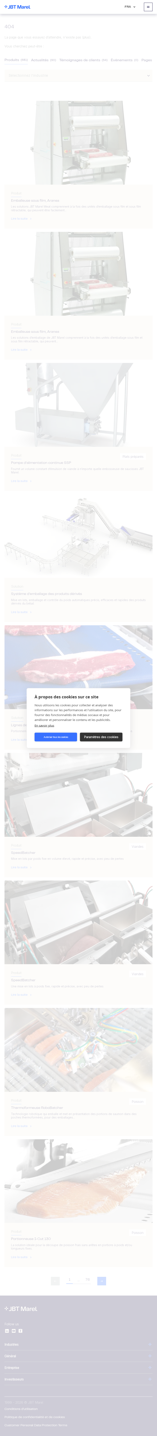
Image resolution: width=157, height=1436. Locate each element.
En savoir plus (44, 725)
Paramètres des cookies (101, 737)
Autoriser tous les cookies (56, 737)
